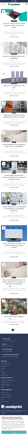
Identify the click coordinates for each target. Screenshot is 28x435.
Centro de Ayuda (4, 401)
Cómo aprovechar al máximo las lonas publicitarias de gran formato (14, 245)
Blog (2, 399)
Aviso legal (3, 368)
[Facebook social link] (12, 1)
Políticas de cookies (5, 366)
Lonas (14, 112)
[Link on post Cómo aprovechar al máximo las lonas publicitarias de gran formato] (14, 233)
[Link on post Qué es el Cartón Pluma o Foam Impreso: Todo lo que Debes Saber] (14, 15)
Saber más (10, 428)
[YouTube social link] (16, 1)
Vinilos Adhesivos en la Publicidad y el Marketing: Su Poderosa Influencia (14, 209)
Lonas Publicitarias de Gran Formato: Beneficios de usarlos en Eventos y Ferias (14, 177)
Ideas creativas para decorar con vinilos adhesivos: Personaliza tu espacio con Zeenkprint (14, 282)
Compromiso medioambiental (7, 380)
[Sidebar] (1, 132)
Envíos (2, 370)
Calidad (2, 387)
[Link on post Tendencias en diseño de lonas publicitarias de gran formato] (14, 107)
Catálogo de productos (6, 396)
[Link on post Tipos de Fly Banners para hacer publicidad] (14, 48)
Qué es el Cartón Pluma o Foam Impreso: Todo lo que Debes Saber (14, 25)
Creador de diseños (5, 384)
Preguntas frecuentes (5, 382)
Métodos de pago (5, 374)
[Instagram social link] (14, 1)
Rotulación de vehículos (6, 394)
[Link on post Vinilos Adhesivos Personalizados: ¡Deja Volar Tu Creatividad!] (14, 136)
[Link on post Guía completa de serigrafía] (14, 306)
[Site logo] (14, 4)
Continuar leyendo (14, 36)
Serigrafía (14, 314)
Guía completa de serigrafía (14, 316)
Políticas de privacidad (6, 363)
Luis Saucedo (14, 286)
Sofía (14, 29)
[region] (14, 425)
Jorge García (14, 319)
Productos (14, 53)
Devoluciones (4, 372)
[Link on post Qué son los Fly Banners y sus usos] (14, 77)
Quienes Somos (4, 392)
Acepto (14, 432)
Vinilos (14, 204)
